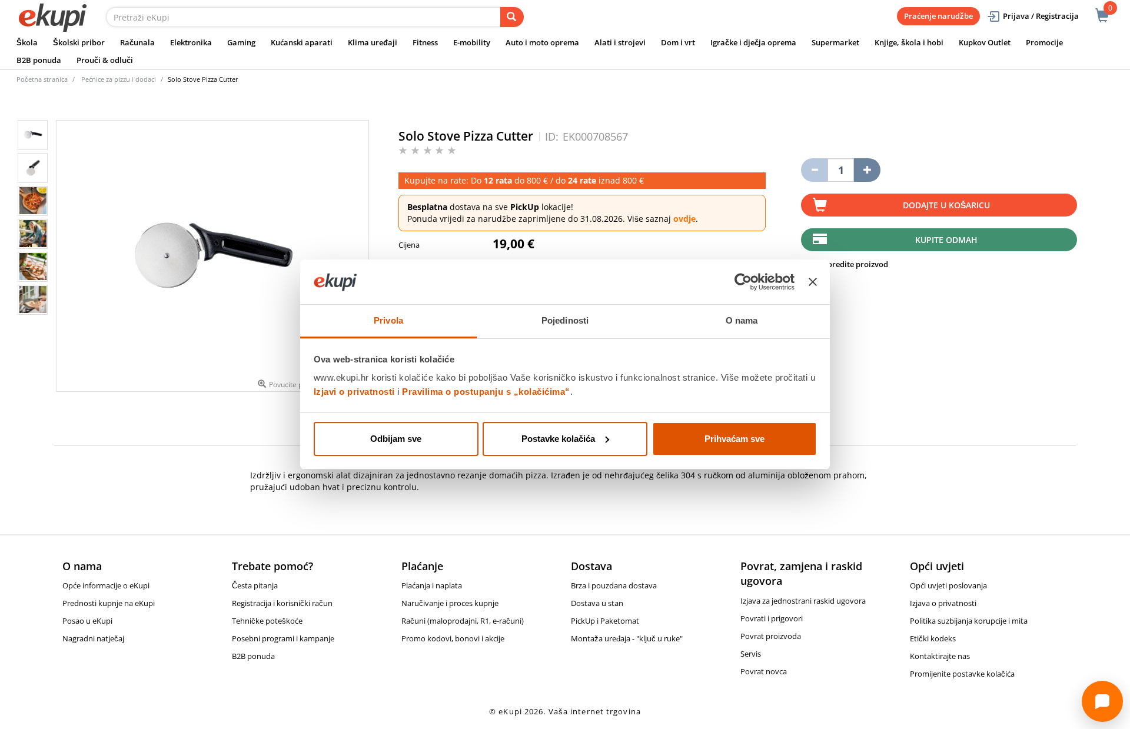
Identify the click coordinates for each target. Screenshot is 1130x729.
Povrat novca (763, 671)
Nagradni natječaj (93, 638)
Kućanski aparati (302, 42)
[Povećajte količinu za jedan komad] (867, 170)
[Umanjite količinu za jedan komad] (814, 170)
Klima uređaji (372, 42)
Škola (27, 42)
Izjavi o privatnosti (354, 392)
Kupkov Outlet (985, 42)
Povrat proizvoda (770, 636)
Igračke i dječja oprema (753, 42)
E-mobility (471, 42)
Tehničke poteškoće (267, 620)
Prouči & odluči (105, 60)
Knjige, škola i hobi (909, 42)
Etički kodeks (933, 638)
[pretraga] (512, 17)
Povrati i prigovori (771, 618)
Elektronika (191, 42)
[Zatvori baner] (813, 282)
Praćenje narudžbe (938, 16)
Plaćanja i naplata (431, 585)
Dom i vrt (678, 42)
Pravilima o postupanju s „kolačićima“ (486, 392)
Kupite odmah (946, 239)
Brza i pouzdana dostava (614, 585)
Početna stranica (42, 79)
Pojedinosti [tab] (565, 320)
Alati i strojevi (620, 42)
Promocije (1044, 42)
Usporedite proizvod (850, 264)
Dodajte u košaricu (946, 205)
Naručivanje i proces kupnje (449, 603)
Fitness (425, 42)
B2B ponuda (38, 60)
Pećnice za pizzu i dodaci (118, 79)
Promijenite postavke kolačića (962, 673)
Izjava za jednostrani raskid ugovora (803, 600)
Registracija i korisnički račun (282, 603)
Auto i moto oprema (542, 42)
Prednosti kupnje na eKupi (108, 603)
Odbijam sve (395, 439)
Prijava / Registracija (1041, 16)
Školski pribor (79, 42)
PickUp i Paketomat (605, 620)
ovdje (684, 218)
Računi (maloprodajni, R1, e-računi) (462, 620)
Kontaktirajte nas (940, 656)
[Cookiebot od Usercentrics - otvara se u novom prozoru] (743, 282)
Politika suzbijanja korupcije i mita (969, 620)
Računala (137, 42)
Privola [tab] (388, 320)
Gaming (241, 42)
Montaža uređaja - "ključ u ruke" (627, 638)
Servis (750, 653)
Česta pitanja (255, 585)
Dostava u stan (597, 603)
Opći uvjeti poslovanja (948, 585)
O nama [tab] (742, 320)
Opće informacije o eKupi (105, 585)
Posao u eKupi (87, 620)
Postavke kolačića (558, 439)
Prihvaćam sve (734, 439)
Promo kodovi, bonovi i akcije (452, 638)
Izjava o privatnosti (943, 603)
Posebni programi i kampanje (283, 638)
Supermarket (835, 42)
